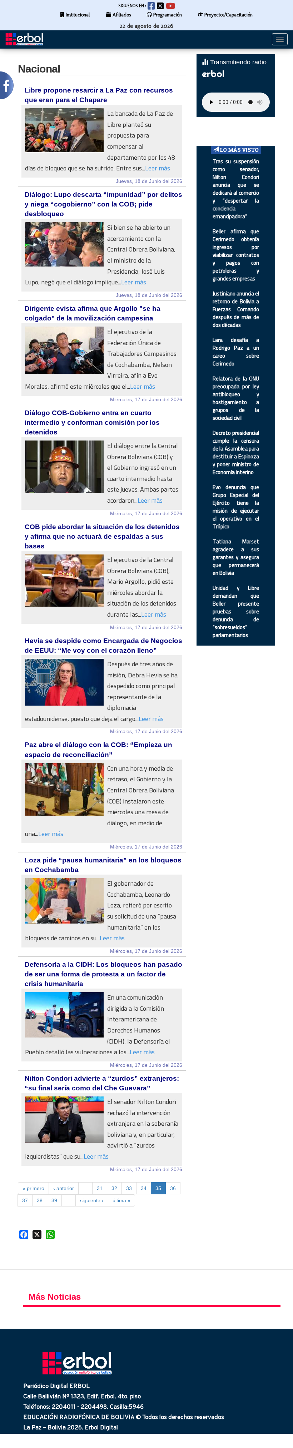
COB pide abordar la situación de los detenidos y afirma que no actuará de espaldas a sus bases (102, 536)
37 (25, 1200)
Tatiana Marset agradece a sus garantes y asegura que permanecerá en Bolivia (236, 557)
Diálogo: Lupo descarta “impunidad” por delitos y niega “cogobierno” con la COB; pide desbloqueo (103, 204)
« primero (33, 1188)
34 (143, 1188)
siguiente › (92, 1200)
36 (173, 1188)
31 (100, 1188)
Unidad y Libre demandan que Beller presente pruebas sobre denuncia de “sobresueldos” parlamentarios (236, 611)
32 (114, 1188)
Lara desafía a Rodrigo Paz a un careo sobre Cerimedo (236, 352)
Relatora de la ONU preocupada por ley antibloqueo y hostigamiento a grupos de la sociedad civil (236, 398)
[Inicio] (27, 39)
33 (129, 1188)
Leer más (157, 168)
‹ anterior (63, 1188)
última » (121, 1200)
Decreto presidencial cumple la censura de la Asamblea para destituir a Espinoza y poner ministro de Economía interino (236, 452)
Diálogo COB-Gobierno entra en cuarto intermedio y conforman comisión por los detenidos (92, 422)
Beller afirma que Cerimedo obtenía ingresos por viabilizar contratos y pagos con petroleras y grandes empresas (236, 255)
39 (54, 1200)
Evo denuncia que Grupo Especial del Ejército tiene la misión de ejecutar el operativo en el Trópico (236, 507)
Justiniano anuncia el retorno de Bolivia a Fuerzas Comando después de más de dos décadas (236, 309)
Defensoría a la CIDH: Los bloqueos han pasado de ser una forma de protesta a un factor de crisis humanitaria (103, 974)
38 (40, 1200)
